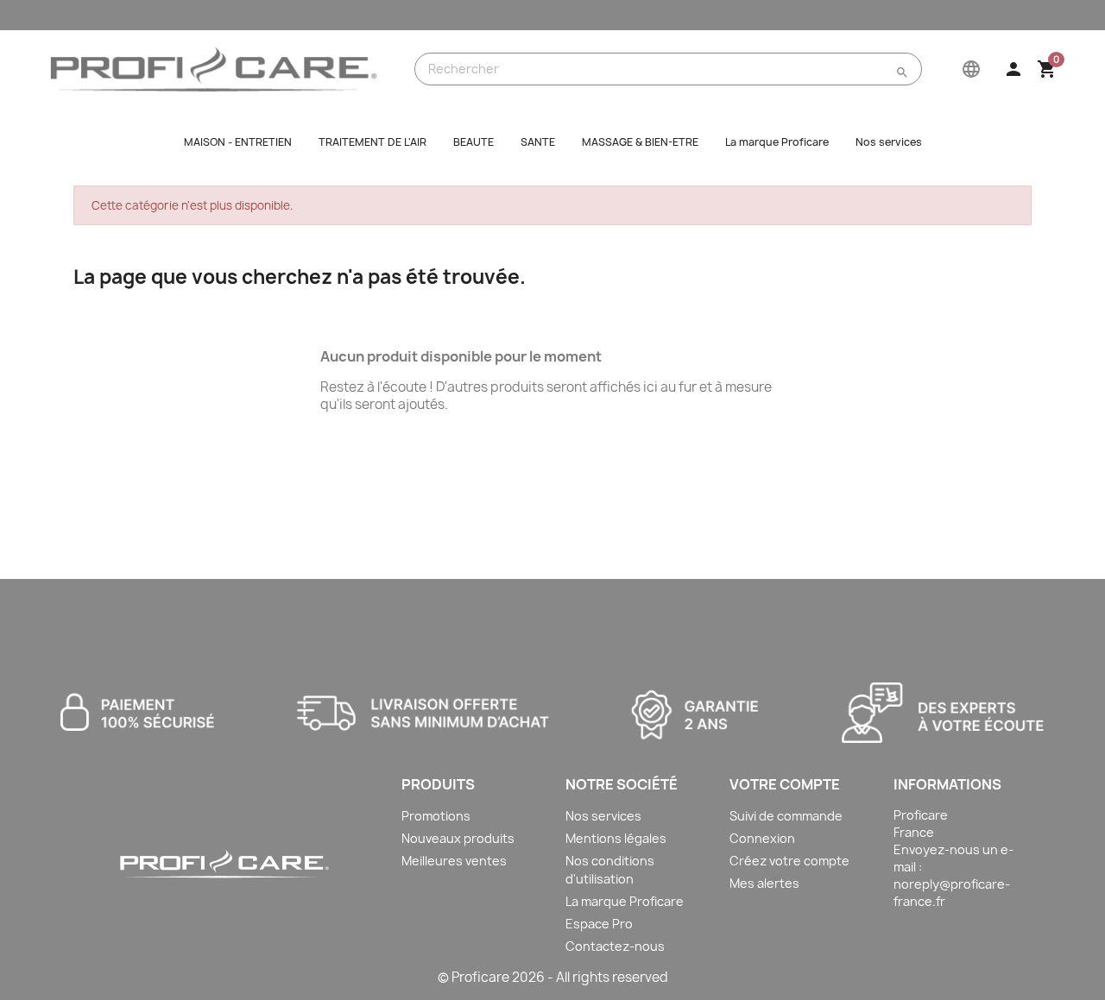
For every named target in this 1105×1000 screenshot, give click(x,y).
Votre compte (784, 784)
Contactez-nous (615, 946)
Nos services (889, 142)
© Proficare (473, 977)
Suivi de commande (786, 816)
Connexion (762, 838)
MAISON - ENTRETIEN (238, 142)
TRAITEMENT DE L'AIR (372, 142)
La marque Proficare (777, 142)
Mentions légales (615, 838)
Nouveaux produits (458, 838)
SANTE (538, 142)
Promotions (435, 816)
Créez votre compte (789, 860)
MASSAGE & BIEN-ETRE (640, 142)
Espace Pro (599, 923)
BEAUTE (473, 142)
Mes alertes (764, 883)
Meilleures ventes (454, 860)
